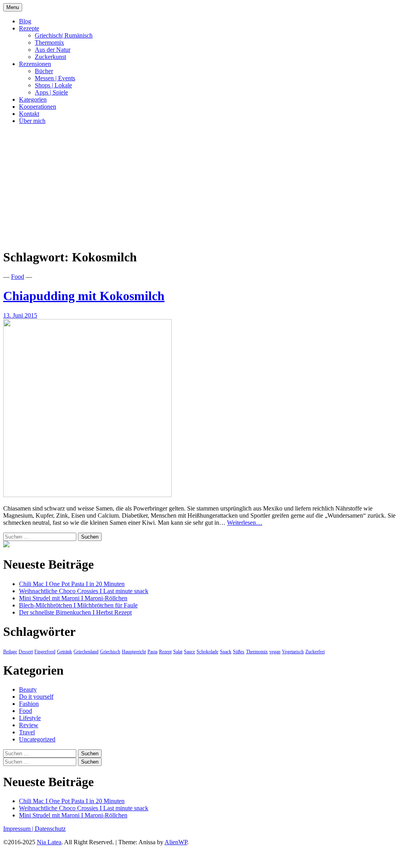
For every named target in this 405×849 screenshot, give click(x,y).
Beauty (28, 689)
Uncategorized (37, 739)
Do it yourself (36, 696)
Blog (25, 21)
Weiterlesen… (244, 522)
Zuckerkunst (50, 56)
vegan (274, 651)
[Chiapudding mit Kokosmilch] (87, 495)
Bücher (44, 71)
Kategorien (33, 99)
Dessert (26, 651)
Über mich (32, 120)
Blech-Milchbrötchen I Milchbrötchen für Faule (78, 605)
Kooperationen (37, 106)
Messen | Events (55, 78)
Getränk (64, 651)
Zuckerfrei (315, 651)
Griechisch (110, 651)
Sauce (189, 651)
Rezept (165, 651)
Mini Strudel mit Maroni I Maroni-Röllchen (73, 598)
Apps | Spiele (51, 92)
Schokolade (207, 651)
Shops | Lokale (53, 85)
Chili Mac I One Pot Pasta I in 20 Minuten (72, 583)
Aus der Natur (52, 49)
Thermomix (49, 42)
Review (28, 725)
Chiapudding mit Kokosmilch (84, 296)
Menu (12, 7)
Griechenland (86, 651)
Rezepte (29, 28)
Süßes (238, 651)
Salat (177, 651)
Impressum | (19, 828)
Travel (27, 732)
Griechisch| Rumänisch (64, 35)
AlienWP (176, 842)
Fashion (29, 703)
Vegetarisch (293, 651)
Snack (225, 651)
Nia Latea (49, 842)
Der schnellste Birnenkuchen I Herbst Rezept (75, 612)
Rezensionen (35, 64)
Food (17, 276)
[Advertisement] (202, 186)
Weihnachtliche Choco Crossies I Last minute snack (83, 591)
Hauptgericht (134, 651)
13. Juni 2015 (20, 315)
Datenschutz (50, 828)
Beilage (10, 651)
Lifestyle (30, 718)
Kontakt (29, 113)
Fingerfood (44, 651)
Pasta (152, 651)
